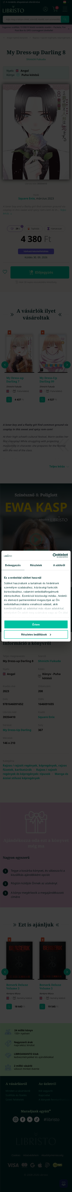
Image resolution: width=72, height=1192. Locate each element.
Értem (36, 624)
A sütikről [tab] (59, 565)
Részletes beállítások (34, 634)
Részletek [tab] (36, 565)
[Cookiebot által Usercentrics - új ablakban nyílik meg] (52, 555)
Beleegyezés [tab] (13, 565)
